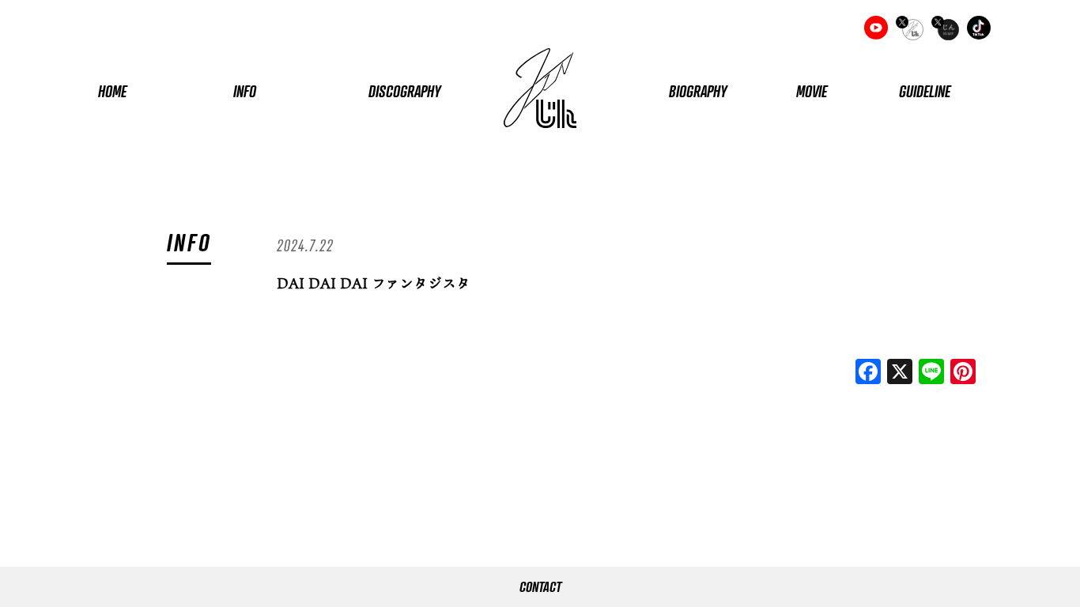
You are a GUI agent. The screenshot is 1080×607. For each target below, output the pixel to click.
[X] (900, 373)
